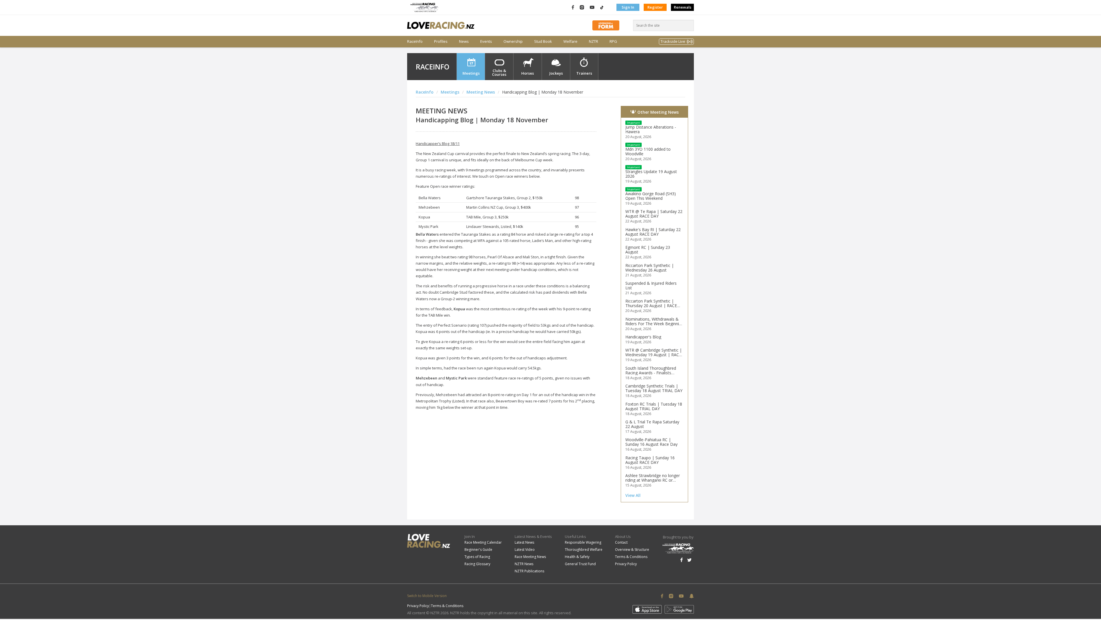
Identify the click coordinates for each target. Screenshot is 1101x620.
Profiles (441, 41)
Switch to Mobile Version (427, 595)
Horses (527, 73)
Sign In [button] (628, 7)
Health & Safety (577, 556)
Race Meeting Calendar (483, 542)
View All (633, 495)
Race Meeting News (530, 556)
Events (486, 41)
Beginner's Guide (478, 549)
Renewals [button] (682, 7)
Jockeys (556, 73)
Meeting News (480, 92)
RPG (613, 41)
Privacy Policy (626, 563)
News (464, 41)
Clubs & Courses (499, 72)
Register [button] (655, 7)
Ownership (513, 41)
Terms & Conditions (631, 556)
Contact (621, 542)
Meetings (471, 73)
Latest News (524, 542)
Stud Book (543, 41)
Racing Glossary (477, 563)
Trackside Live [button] (673, 41)
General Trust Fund (580, 563)
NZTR (593, 41)
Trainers (584, 73)
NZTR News (524, 563)
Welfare (570, 41)
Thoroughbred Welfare (583, 549)
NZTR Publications (529, 571)
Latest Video (525, 549)
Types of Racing (477, 556)
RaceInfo (415, 41)
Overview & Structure (632, 549)
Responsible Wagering (583, 542)
